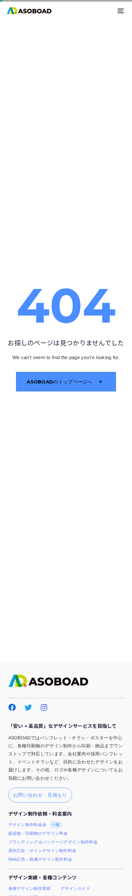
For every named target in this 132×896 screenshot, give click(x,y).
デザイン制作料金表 (34, 825)
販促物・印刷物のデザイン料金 (38, 833)
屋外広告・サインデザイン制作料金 (42, 851)
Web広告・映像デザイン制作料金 (40, 859)
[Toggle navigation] (104, 10)
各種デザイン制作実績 (29, 888)
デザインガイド (75, 888)
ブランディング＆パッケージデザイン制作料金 (53, 842)
